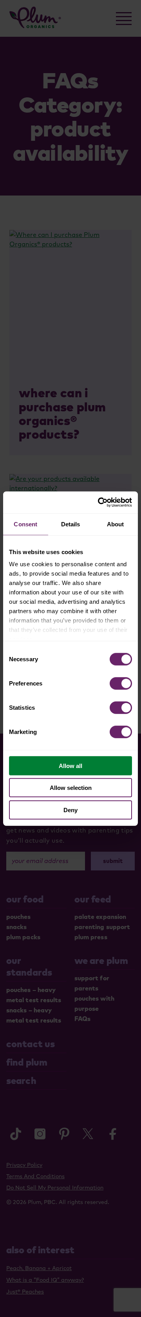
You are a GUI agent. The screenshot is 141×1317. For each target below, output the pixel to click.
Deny (70, 809)
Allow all (70, 765)
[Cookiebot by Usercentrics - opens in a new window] (99, 502)
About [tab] (115, 523)
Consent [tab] (25, 523)
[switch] (121, 683)
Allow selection (71, 787)
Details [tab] (70, 523)
